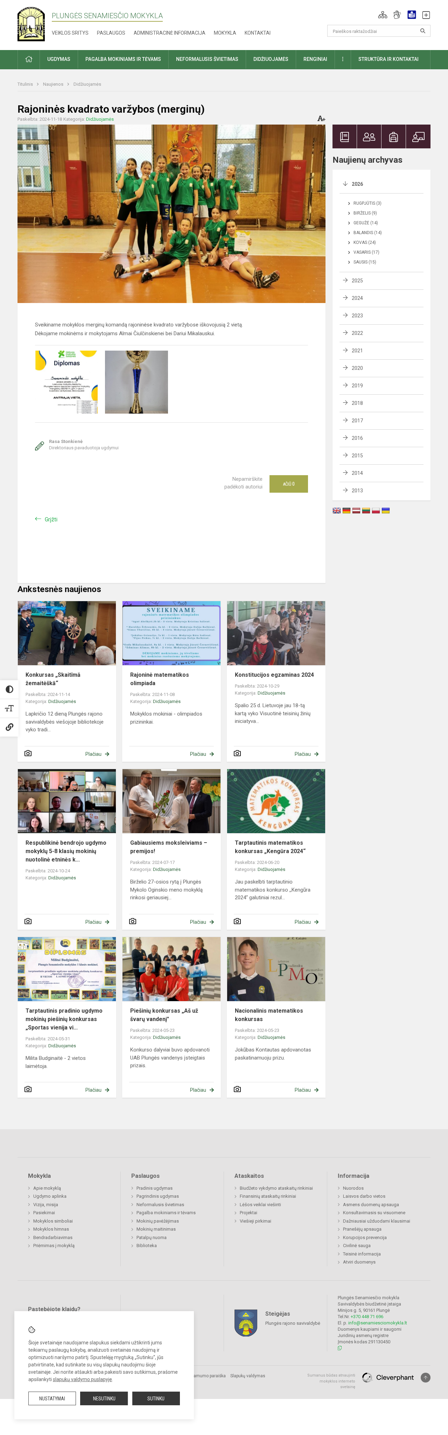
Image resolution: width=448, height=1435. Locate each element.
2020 (357, 368)
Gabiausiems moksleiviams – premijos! (168, 846)
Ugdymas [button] (58, 59)
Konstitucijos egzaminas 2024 (274, 674)
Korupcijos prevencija (365, 1237)
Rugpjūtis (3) (368, 203)
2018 (357, 403)
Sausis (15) (365, 262)
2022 (357, 333)
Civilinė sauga (357, 1245)
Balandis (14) (368, 232)
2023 (357, 315)
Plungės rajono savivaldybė (292, 1323)
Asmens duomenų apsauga (371, 1204)
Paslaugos (111, 33)
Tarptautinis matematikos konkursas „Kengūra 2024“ (270, 846)
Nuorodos (353, 1188)
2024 (357, 298)
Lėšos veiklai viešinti (260, 1204)
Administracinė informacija (169, 33)
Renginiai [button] (315, 59)
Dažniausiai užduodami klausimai (376, 1221)
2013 (357, 490)
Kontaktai (258, 33)
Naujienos (53, 84)
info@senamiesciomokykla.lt (377, 1322)
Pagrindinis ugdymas (157, 1196)
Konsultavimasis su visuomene (374, 1212)
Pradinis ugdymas (154, 1188)
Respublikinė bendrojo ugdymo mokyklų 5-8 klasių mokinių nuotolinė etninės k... (66, 851)
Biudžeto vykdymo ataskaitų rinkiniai (276, 1188)
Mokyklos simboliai (53, 1221)
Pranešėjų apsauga (362, 1229)
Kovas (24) (365, 242)
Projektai (248, 1212)
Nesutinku (104, 1398)
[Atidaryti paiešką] (422, 30)
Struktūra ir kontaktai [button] (388, 59)
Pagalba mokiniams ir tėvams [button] (123, 59)
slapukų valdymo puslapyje (82, 1379)
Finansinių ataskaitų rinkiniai (268, 1196)
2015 (357, 455)
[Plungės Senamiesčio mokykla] (35, 23)
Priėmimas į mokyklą (54, 1245)
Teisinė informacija (362, 1254)
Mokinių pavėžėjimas (157, 1221)
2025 (357, 280)
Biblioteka (146, 1245)
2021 (357, 350)
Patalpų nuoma (151, 1237)
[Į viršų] (425, 1378)
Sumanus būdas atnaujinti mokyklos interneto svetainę (331, 1381)
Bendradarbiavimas (52, 1237)
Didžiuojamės (87, 84)
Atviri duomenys (359, 1262)
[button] (382, 14)
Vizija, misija (45, 1204)
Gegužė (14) (366, 222)
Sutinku (155, 1398)
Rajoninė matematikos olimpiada (159, 679)
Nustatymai (52, 1398)
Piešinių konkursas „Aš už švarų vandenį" (164, 1014)
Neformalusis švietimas (160, 1204)
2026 (357, 184)
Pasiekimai (44, 1212)
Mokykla (225, 33)
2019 (357, 385)
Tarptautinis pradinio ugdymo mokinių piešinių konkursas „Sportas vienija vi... (64, 1019)
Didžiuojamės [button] (270, 59)
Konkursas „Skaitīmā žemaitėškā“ (53, 679)
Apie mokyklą (47, 1188)
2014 (357, 473)
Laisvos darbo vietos (364, 1196)
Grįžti (51, 519)
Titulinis (26, 84)
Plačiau (93, 754)
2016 (357, 438)
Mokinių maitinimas (156, 1229)
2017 (357, 420)
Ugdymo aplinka (49, 1196)
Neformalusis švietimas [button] (207, 59)
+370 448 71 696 (367, 1316)
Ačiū (289, 484)
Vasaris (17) (366, 252)
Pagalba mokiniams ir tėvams (166, 1212)
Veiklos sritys (70, 33)
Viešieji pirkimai (255, 1221)
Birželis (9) (365, 213)
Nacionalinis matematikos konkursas (269, 1014)
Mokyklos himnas (51, 1229)
